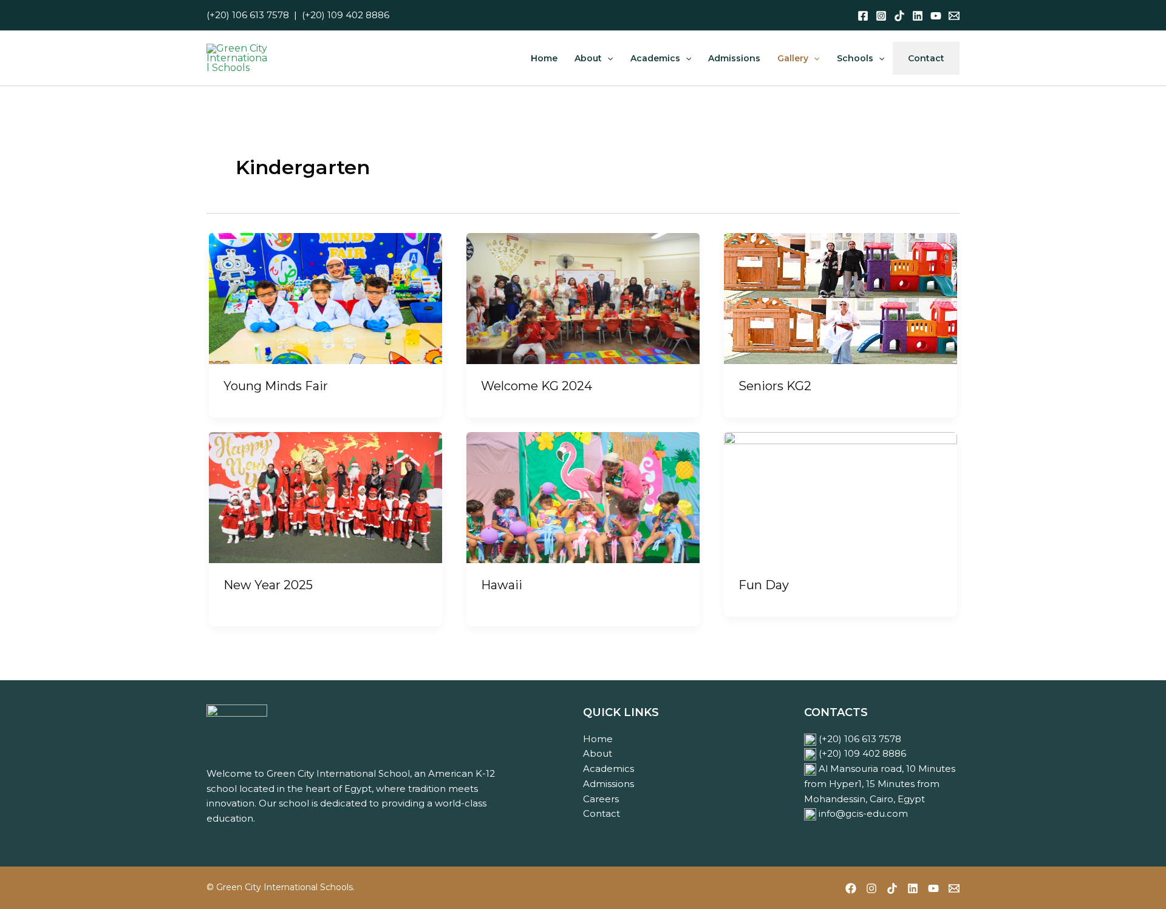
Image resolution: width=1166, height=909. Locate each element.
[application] (607, 58)
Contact (601, 813)
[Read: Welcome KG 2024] (583, 297)
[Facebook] (862, 15)
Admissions (608, 783)
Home (598, 739)
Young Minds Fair (275, 386)
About (597, 753)
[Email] (954, 888)
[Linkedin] (917, 15)
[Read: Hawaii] (583, 496)
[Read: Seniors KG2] (840, 297)
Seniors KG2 (774, 386)
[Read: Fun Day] (840, 496)
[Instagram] (881, 15)
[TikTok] (899, 15)
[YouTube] (935, 15)
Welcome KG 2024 (536, 386)
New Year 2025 (268, 585)
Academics (608, 768)
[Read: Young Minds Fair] (325, 297)
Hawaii (501, 585)
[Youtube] (933, 888)
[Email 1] (954, 15)
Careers (601, 799)
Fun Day (763, 585)
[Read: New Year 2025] (325, 496)
